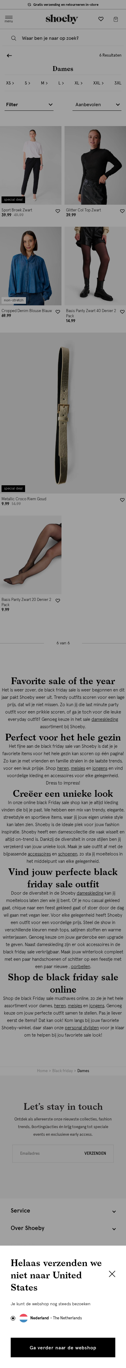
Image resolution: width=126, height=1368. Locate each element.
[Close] (112, 1274)
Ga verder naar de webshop (63, 1347)
